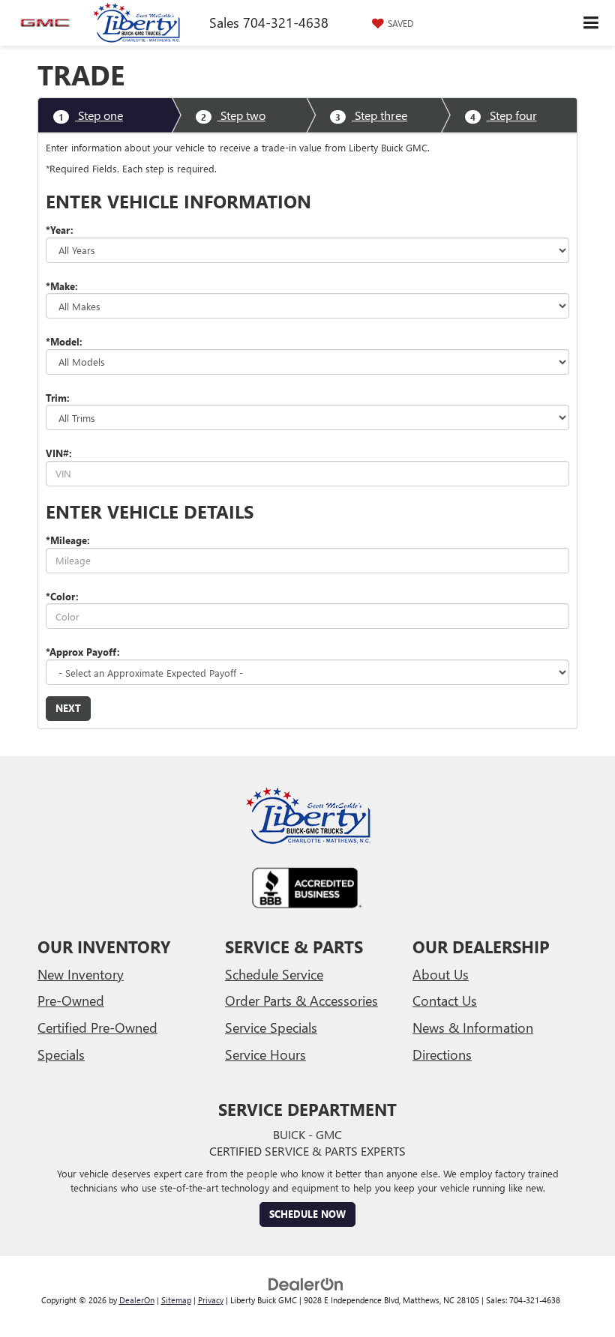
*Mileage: (68, 540)
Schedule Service (274, 974)
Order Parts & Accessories (301, 1000)
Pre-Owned (71, 1000)
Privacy (211, 1300)
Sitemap (176, 1300)
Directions (442, 1054)
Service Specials (271, 1027)
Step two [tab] (233, 115)
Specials (61, 1054)
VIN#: (59, 453)
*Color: (62, 596)
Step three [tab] (371, 115)
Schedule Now (307, 1213)
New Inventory (81, 974)
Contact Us (444, 1000)
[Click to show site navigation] (591, 23)
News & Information (472, 1027)
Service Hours (265, 1054)
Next (68, 707)
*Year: (60, 229)
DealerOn (136, 1300)
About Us (440, 974)
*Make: (62, 286)
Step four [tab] (503, 115)
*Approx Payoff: (83, 651)
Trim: (58, 397)
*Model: (64, 341)
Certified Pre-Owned (98, 1027)
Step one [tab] (90, 115)
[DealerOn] (306, 1282)
